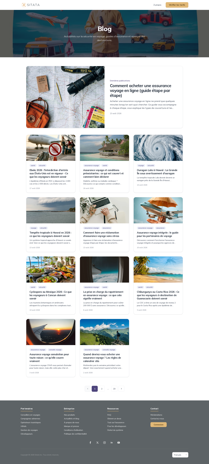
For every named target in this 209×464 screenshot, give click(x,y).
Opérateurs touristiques (31, 422)
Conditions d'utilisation (73, 430)
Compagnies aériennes (30, 418)
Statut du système (115, 430)
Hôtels (23, 426)
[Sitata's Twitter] (97, 443)
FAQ (109, 415)
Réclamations (156, 415)
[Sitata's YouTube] (119, 443)
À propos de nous (71, 422)
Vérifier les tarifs (177, 5)
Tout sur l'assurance (115, 422)
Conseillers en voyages (30, 415)
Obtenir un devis (114, 418)
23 (114, 388)
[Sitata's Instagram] (104, 443)
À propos (157, 5)
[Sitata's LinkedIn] (112, 443)
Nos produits (69, 415)
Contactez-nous (157, 418)
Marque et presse (71, 426)
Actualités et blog (71, 418)
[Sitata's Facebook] (90, 443)
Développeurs (27, 434)
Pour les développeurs (116, 426)
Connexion (158, 424)
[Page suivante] (121, 389)
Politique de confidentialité (75, 434)
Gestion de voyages (29, 430)
